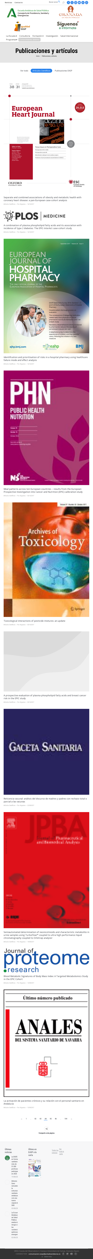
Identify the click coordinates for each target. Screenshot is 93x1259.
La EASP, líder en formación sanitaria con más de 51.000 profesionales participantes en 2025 (16, 1165)
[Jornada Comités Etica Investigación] (38, 1168)
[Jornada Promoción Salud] (31, 1162)
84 (45, 1119)
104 (66, 1119)
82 (35, 1119)
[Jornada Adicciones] (38, 1162)
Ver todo (24, 70)
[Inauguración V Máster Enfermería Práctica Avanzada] (31, 1175)
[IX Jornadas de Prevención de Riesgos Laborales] (38, 1175)
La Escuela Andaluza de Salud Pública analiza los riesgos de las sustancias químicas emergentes (16, 1223)
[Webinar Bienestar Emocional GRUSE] (31, 1168)
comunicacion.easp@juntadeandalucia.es (44, 1254)
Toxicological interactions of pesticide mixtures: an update (34, 620)
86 (56, 1119)
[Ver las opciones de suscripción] (68, 25)
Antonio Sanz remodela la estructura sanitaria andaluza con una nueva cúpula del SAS (15, 1193)
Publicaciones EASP (63, 70)
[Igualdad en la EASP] (26, 26)
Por (21, 204)
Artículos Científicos (41, 70)
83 (40, 1119)
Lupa (49, 136)
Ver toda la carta (61, 1151)
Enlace (43, 136)
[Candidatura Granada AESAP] (70, 17)
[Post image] (7, 1158)
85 (51, 1119)
